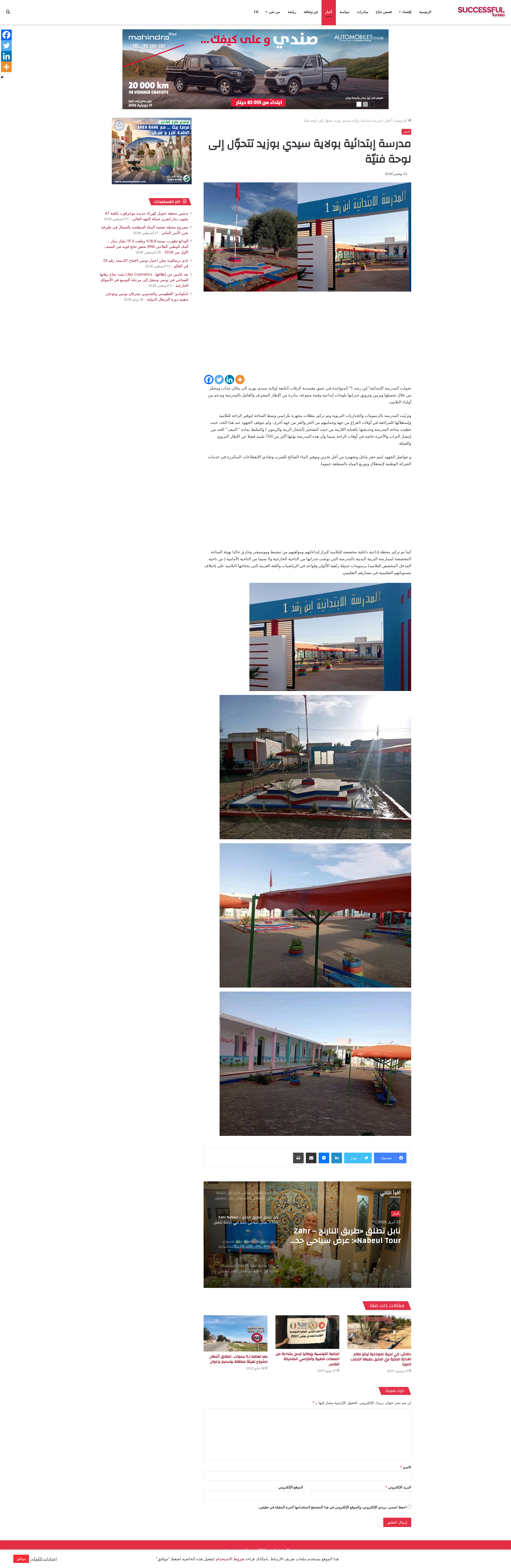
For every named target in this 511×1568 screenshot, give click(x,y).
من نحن (274, 12)
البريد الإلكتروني (398, 1487)
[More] (240, 379)
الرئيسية (425, 12)
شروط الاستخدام (230, 1559)
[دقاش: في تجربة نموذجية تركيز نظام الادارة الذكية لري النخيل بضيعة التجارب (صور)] (379, 1332)
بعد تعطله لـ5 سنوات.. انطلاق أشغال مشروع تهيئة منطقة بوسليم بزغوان (238, 1359)
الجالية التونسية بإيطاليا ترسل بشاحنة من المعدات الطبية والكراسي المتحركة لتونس (307, 1359)
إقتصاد (406, 12)
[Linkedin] (229, 379)
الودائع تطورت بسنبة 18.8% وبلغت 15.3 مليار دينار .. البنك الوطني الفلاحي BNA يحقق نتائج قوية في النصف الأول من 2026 (146, 246)
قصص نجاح (384, 12)
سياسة (344, 12)
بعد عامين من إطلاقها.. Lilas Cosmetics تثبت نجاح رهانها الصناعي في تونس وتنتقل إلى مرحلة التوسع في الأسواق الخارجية (144, 280)
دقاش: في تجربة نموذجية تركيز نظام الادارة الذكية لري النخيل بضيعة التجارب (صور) (381, 1359)
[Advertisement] (307, 337)
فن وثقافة (311, 12)
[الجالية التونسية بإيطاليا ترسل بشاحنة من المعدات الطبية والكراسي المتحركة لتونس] (307, 1332)
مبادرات (362, 12)
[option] (307, 1234)
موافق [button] (21, 1559)
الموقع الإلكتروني (290, 1487)
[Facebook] (208, 379)
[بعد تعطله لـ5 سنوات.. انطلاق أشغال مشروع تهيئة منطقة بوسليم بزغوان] (235, 1333)
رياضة (292, 12)
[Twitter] (219, 379)
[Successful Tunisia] (481, 12)
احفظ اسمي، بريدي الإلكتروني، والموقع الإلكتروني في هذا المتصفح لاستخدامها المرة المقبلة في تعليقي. (332, 1507)
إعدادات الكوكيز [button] (43, 1559)
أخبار (328, 12)
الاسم (405, 1467)
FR (256, 12)
